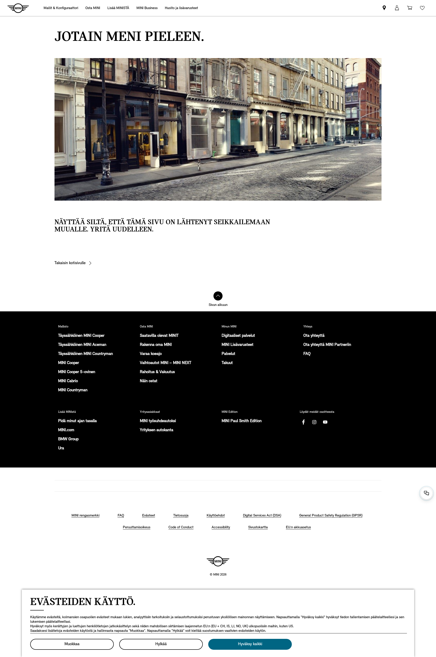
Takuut (227, 363)
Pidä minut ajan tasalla (77, 421)
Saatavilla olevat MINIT (159, 336)
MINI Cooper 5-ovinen (76, 372)
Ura (61, 448)
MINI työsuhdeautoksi (158, 421)
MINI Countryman (72, 390)
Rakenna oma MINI (156, 345)
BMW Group (68, 439)
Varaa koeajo (151, 354)
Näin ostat (148, 381)
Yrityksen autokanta (156, 430)
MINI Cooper (68, 363)
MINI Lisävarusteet (237, 345)
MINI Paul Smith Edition (242, 421)
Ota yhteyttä (314, 336)
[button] (397, 8)
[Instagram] (314, 422)
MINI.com (66, 430)
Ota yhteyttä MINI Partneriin (327, 345)
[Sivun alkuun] (218, 295)
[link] (384, 8)
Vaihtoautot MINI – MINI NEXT (165, 363)
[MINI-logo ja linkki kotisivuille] (218, 561)
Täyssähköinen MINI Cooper (81, 336)
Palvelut (228, 354)
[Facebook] (303, 422)
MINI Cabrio (68, 381)
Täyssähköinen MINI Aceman (82, 345)
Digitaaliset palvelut (238, 336)
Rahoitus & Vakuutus (157, 372)
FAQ (307, 354)
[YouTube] (325, 422)
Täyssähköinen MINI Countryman (85, 354)
